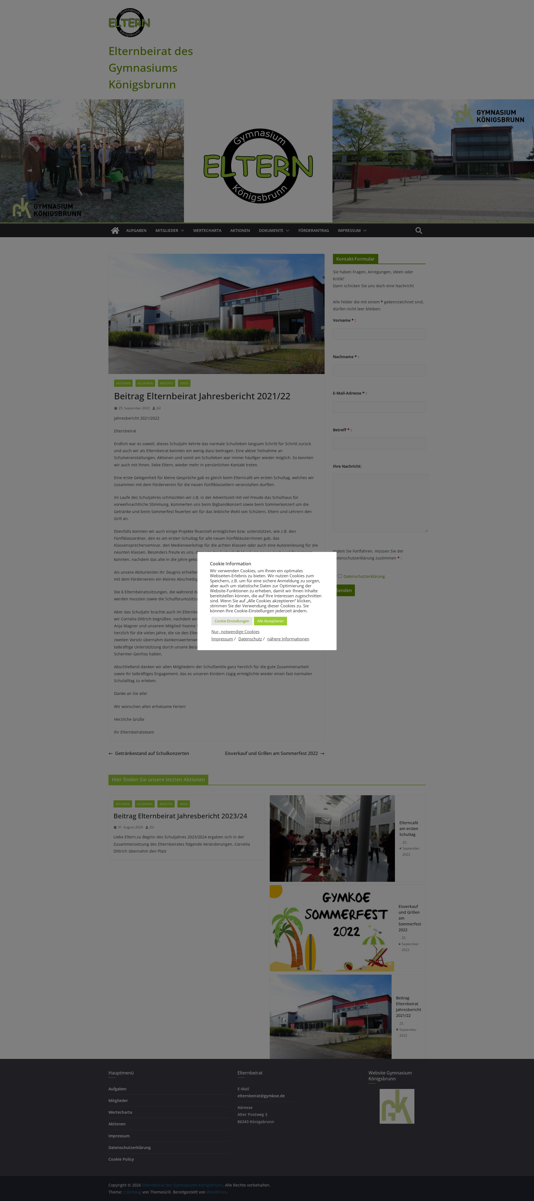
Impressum (222, 638)
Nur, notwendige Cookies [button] (235, 631)
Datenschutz (250, 638)
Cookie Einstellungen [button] (232, 620)
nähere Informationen (288, 638)
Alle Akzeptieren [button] (270, 620)
